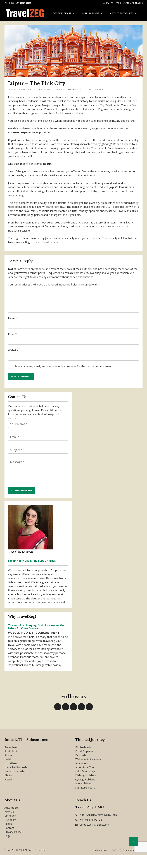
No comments (96, 89)
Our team (10, 819)
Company (10, 815)
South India (11, 751)
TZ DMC (46, 89)
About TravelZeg (122, 13)
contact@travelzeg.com (94, 824)
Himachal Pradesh (15, 767)
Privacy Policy (12, 831)
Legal (7, 836)
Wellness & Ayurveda (88, 759)
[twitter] (65, 706)
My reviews (108, 3)
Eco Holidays (83, 783)
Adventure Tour (85, 767)
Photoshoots (83, 747)
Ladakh (8, 759)
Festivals (80, 755)
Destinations (62, 13)
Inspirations (90, 13)
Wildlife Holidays (85, 771)
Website (13, 350)
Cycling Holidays (85, 779)
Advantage (11, 807)
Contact (9, 828)
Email (12, 334)
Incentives (81, 763)
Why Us (9, 811)
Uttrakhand (11, 763)
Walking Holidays (85, 775)
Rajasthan (10, 747)
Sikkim (8, 755)
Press (8, 823)
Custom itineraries (133, 3)
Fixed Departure (85, 751)
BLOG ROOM (74, 89)
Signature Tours (85, 787)
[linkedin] (73, 706)
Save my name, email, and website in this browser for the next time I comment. (63, 366)
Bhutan (8, 775)
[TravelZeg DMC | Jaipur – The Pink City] (25, 13)
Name (13, 318)
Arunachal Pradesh (15, 771)
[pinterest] (81, 706)
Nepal (8, 779)
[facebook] (57, 706)
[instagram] (89, 706)
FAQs (118, 3)
